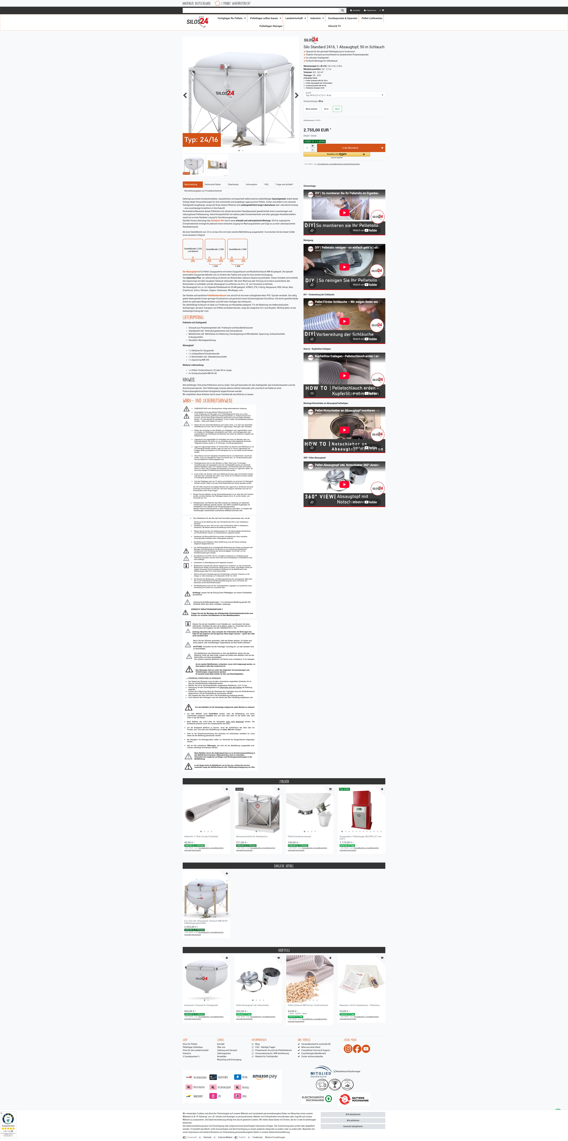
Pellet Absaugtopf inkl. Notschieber (319, 83)
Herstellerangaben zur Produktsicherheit (203, 191)
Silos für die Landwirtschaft (196, 1050)
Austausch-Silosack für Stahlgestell (201, 1005)
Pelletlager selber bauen (264, 18)
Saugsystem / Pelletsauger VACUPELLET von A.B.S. (360, 837)
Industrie (315, 18)
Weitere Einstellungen (275, 1137)
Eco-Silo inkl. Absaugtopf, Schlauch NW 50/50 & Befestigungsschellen (205, 922)
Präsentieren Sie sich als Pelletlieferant (273, 1050)
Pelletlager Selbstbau (193, 1047)
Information (251, 184)
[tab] (193, 184)
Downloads (233, 184)
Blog (257, 1044)
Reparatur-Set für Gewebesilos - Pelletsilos (360, 1005)
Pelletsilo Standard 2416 (315, 88)
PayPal (242, 1137)
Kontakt (221, 1044)
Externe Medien (225, 1137)
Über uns (221, 1047)
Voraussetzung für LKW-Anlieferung (272, 1053)
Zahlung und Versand (227, 1050)
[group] (206, 810)
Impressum (193, 1132)
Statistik (207, 1137)
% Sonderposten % (191, 1056)
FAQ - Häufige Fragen (265, 1047)
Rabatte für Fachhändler (266, 1056)
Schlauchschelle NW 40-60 (316, 86)
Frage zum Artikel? (284, 184)
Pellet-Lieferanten (372, 18)
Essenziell (192, 1137)
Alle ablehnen (353, 1120)
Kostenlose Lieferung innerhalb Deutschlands (329, 3)
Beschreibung (190, 184)
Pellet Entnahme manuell (299, 836)
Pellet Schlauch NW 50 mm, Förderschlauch (308, 1005)
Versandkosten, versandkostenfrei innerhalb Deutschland (338, 164)
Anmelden (221, 1056)
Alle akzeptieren (353, 1114)
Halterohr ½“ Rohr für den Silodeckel (201, 836)
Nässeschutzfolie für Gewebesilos (251, 836)
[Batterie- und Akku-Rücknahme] (354, 1099)
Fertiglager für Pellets (230, 18)
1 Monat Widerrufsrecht (382, 3)
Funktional (257, 1137)
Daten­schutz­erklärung (279, 1132)
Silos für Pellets (190, 1044)
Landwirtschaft (294, 18)
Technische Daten (212, 184)
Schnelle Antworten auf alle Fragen (265, 3)
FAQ (266, 184)
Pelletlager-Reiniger (271, 26)
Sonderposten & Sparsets (342, 18)
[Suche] (342, 10)
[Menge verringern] (313, 150)
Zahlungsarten (224, 1053)
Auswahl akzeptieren (353, 1126)
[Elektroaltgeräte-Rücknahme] (317, 1099)
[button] (337, 155)
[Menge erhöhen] (313, 146)
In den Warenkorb (350, 148)
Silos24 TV (334, 26)
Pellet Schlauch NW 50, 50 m (317, 81)
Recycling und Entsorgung (229, 1059)
